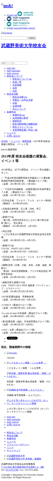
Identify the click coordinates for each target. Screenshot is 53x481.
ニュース (11, 133)
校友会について (15, 76)
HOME (4, 141)
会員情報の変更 (20, 118)
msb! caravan (13, 73)
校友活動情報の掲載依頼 (24, 124)
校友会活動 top (19, 97)
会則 (14, 88)
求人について (19, 109)
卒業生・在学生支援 (22, 100)
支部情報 (16, 85)
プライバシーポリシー (18, 444)
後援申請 (16, 121)
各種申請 (11, 112)
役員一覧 (16, 82)
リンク (10, 447)
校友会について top (22, 79)
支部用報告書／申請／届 (24, 130)
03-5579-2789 (12, 470)
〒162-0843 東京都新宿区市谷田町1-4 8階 (22, 467)
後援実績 (26, 141)
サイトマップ (13, 450)
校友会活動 (12, 94)
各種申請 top (18, 115)
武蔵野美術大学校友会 (23, 45)
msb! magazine (13, 71)
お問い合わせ (13, 136)
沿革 (14, 91)
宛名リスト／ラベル (22, 127)
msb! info (11, 68)
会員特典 (16, 106)
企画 (14, 103)
